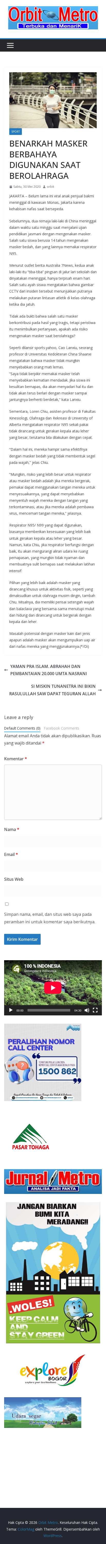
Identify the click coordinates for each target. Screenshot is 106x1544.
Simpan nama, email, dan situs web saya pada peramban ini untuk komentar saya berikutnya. (49, 918)
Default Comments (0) (22, 728)
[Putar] (10, 1010)
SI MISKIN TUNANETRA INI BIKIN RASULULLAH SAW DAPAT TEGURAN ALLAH (52, 690)
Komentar (15, 759)
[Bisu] (87, 1010)
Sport (15, 131)
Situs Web (13, 879)
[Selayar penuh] (95, 1010)
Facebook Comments (61, 728)
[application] (53, 987)
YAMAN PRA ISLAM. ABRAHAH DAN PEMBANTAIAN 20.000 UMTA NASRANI (48, 670)
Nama (11, 829)
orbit (50, 186)
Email (11, 854)
